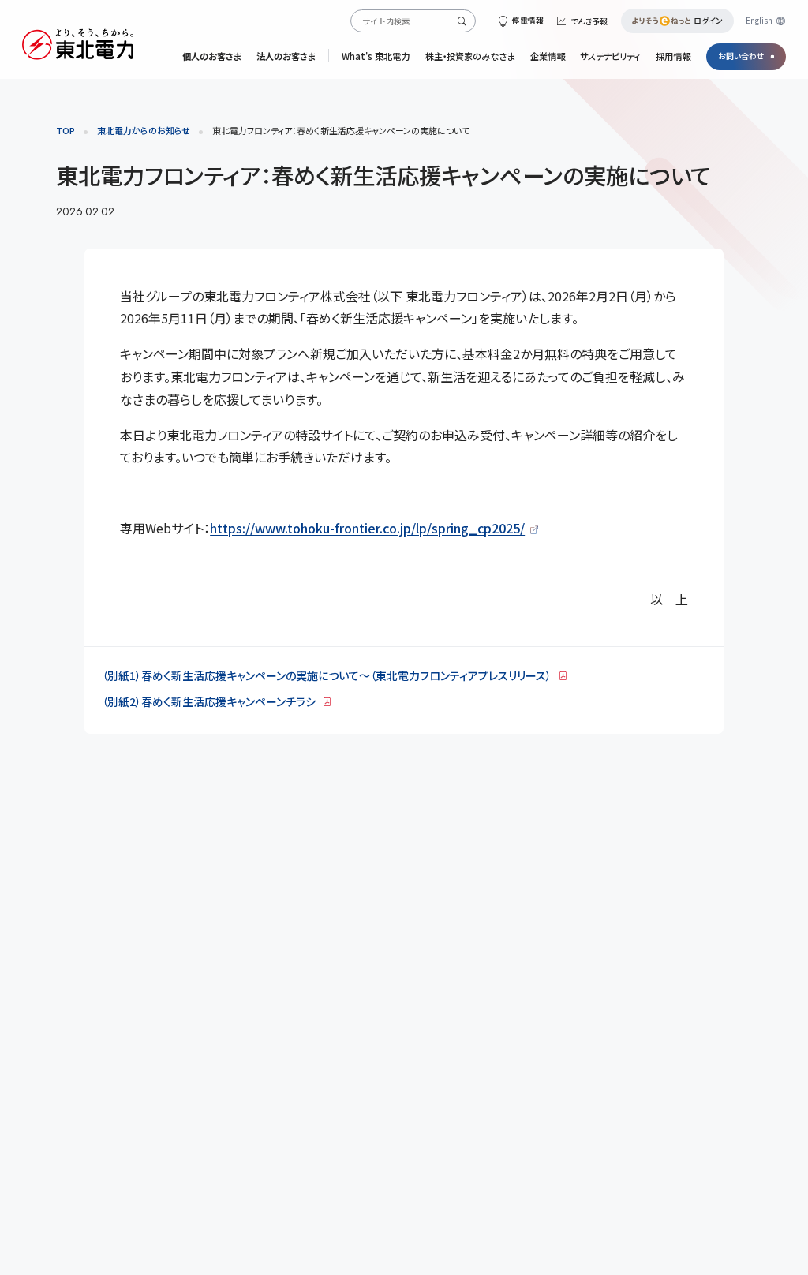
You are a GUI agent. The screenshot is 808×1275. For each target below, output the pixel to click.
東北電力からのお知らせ (143, 130)
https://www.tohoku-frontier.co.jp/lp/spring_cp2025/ (367, 527)
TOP (65, 130)
